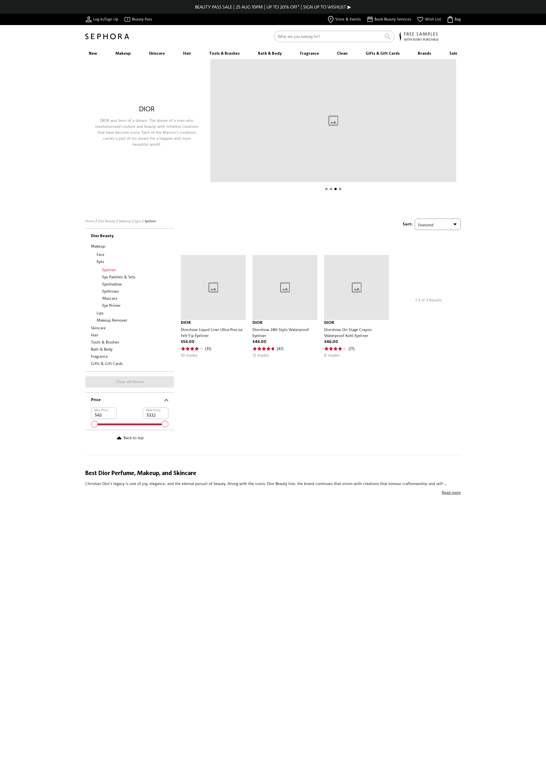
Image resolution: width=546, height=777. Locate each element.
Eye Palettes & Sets (118, 276)
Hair (94, 334)
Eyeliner (109, 269)
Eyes (138, 221)
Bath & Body (102, 349)
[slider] (94, 424)
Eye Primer (111, 305)
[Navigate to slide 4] (340, 189)
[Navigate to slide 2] (331, 189)
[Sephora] (107, 36)
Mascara (109, 298)
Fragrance (99, 356)
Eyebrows (110, 291)
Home (89, 221)
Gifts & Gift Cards (107, 363)
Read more (451, 492)
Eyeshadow (112, 283)
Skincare (98, 327)
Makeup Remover (112, 320)
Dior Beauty (106, 221)
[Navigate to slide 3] (335, 189)
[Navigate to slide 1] (326, 189)
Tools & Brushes (105, 342)
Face (100, 254)
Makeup (125, 221)
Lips (100, 313)
